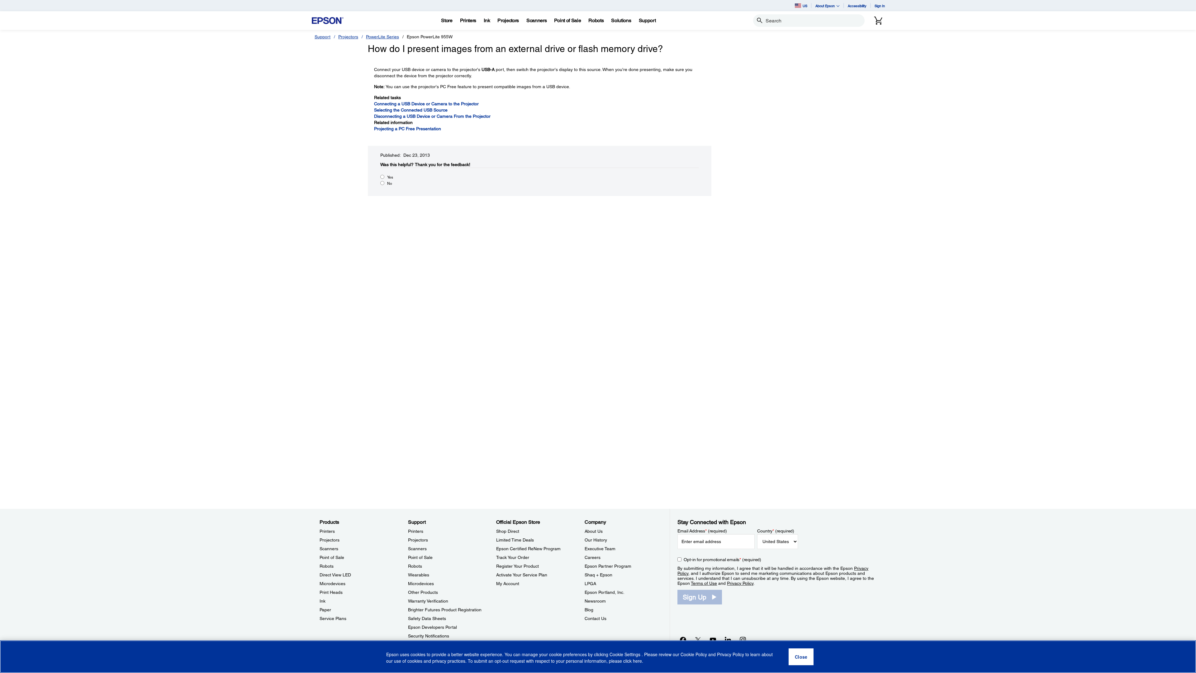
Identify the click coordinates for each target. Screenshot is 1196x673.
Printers (327, 531)
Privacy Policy (740, 583)
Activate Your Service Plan (521, 574)
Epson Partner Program (608, 566)
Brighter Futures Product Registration (445, 609)
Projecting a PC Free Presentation (407, 128)
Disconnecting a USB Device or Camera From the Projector (432, 116)
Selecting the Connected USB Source (411, 109)
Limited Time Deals (515, 539)
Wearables (418, 574)
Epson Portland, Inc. (604, 592)
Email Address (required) (702, 530)
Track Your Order (512, 557)
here (637, 661)
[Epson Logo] (327, 21)
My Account (507, 583)
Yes (390, 177)
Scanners (329, 548)
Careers (592, 557)
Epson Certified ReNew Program (528, 548)
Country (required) (775, 530)
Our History (596, 539)
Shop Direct (507, 531)
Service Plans (333, 618)
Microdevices (332, 583)
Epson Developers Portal (432, 627)
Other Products (423, 592)
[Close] (801, 656)
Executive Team (600, 548)
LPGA (590, 583)
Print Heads (331, 592)
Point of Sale (332, 557)
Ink (322, 601)
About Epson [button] (825, 6)
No (389, 183)
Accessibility (857, 6)
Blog (589, 609)
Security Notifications (428, 635)
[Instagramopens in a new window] (742, 639)
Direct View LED (335, 574)
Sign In (880, 6)
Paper (325, 609)
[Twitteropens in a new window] (698, 639)
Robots (327, 566)
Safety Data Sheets (427, 618)
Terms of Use (704, 583)
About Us (594, 531)
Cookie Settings (626, 654)
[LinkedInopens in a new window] (727, 639)
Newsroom (595, 601)
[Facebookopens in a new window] (683, 639)
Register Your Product (517, 566)
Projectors (348, 36)
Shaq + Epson (598, 574)
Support (322, 36)
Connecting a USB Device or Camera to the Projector (426, 103)
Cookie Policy (694, 654)
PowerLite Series (382, 36)
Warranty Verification (428, 601)
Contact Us (595, 618)
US (805, 6)
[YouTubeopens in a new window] (713, 639)
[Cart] (878, 20)
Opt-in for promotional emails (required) (722, 559)
